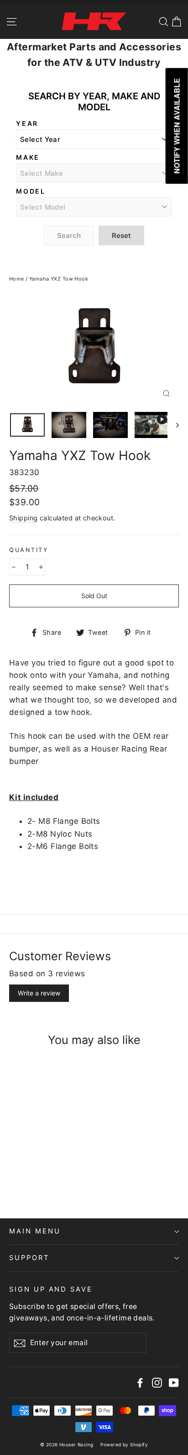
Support (29, 1258)
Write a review (39, 993)
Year (27, 123)
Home (16, 279)
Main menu (34, 1231)
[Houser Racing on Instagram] (157, 1382)
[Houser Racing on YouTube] (174, 1382)
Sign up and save (51, 1289)
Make (28, 157)
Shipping (23, 518)
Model (31, 191)
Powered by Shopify (124, 1444)
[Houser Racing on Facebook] (140, 1382)
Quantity (28, 549)
